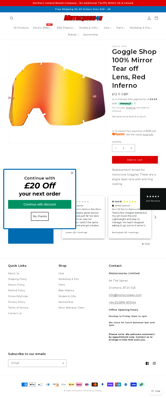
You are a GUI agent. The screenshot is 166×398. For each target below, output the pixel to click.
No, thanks (40, 216)
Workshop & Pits (69, 279)
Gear (61, 273)
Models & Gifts (67, 296)
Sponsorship (66, 302)
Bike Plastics (66, 290)
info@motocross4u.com (125, 295)
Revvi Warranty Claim (72, 307)
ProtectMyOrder (18, 296)
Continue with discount (40, 204)
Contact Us (15, 313)
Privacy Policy (16, 302)
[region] (106, 217)
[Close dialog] (72, 173)
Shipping (131, 107)
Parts (62, 284)
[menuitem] (21, 27)
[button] (11, 18)
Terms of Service (18, 307)
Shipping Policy (17, 279)
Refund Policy (16, 290)
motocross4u (77, 391)
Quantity (117, 141)
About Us (13, 273)
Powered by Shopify (93, 391)
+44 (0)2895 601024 (122, 302)
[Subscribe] (62, 363)
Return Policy (16, 284)
